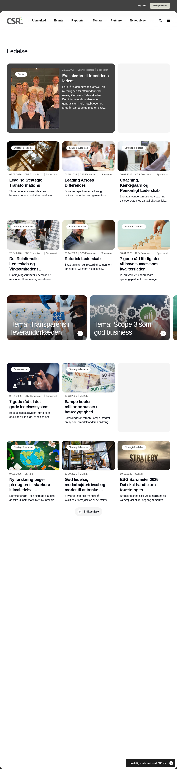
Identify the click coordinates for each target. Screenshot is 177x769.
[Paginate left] (10, 318)
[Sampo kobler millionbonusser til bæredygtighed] (88, 393)
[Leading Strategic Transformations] (33, 169)
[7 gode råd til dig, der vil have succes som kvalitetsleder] (144, 251)
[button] (80, 333)
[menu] (168, 20)
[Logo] (15, 20)
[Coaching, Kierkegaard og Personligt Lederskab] (144, 172)
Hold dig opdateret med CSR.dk (148, 763)
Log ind (141, 5)
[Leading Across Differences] (88, 169)
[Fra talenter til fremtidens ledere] (61, 98)
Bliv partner (160, 5)
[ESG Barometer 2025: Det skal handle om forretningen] (144, 471)
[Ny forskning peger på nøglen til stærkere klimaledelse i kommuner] (33, 471)
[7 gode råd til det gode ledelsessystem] (33, 391)
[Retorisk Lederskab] (88, 245)
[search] (160, 20)
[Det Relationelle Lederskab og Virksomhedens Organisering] (33, 251)
